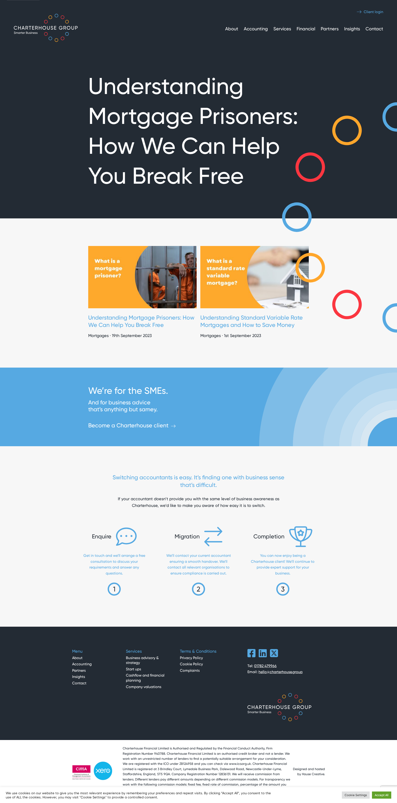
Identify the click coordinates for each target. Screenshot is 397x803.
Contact (374, 28)
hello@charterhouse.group (280, 672)
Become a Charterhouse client (128, 425)
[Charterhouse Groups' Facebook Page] (251, 655)
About (231, 28)
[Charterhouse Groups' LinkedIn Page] (263, 655)
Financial (306, 28)
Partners (330, 28)
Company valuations (143, 687)
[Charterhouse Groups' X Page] (274, 655)
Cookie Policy (191, 664)
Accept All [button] (381, 795)
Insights (352, 28)
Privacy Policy (191, 658)
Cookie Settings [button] (356, 795)
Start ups (133, 669)
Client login (373, 12)
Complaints (190, 670)
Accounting (256, 28)
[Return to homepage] (46, 29)
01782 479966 (265, 666)
